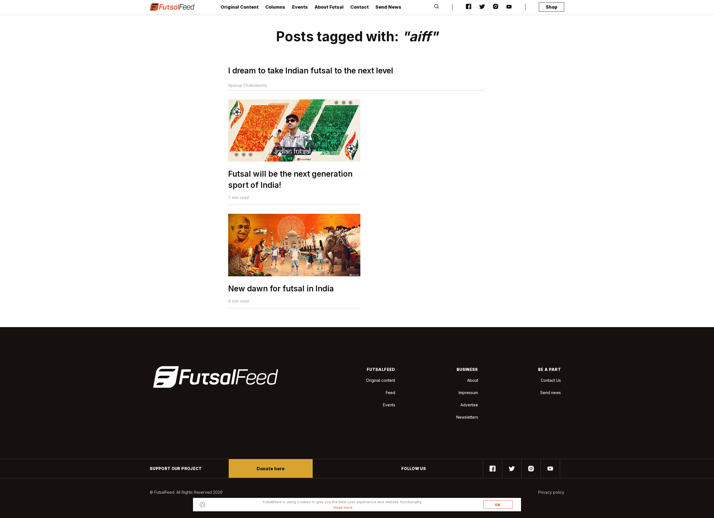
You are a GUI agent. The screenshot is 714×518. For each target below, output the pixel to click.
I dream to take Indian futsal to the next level (310, 70)
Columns (275, 7)
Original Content (240, 7)
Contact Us (551, 380)
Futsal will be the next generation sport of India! (290, 179)
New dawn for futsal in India (281, 288)
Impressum (468, 392)
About (472, 380)
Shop (551, 7)
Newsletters (467, 417)
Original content (380, 380)
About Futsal (329, 7)
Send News (388, 7)
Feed (390, 392)
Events (300, 7)
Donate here (270, 468)
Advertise (469, 404)
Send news (550, 392)
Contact (359, 7)
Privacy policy (551, 492)
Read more (343, 507)
